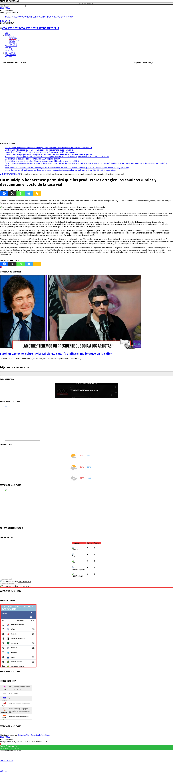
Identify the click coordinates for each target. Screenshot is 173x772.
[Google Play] (9, 8)
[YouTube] (3, 8)
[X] (12, 193)
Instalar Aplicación (87, 3)
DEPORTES (12, 42)
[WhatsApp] (7, 8)
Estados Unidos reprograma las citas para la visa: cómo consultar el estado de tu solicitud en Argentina (48, 154)
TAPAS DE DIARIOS (10, 52)
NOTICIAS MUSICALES (11, 46)
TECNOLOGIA (13, 44)
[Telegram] (29, 193)
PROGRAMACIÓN (10, 53)
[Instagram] (2, 8)
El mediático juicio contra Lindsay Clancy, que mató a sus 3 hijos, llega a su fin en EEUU (42, 161)
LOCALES (8, 34)
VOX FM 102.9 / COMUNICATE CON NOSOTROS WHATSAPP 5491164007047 (40, 17)
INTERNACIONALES (14, 40)
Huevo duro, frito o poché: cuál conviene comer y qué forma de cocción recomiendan (40, 152)
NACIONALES (12, 39)
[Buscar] (1, 6)
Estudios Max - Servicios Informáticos (34, 735)
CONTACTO (9, 56)
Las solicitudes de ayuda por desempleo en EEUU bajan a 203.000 (32, 159)
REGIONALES (12, 36)
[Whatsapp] (20, 193)
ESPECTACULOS (13, 43)
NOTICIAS (8, 35)
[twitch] (6, 8)
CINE (10, 48)
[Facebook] (0, 8)
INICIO (6, 33)
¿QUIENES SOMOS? (11, 55)
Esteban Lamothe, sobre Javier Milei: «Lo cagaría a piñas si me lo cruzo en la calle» (39, 150)
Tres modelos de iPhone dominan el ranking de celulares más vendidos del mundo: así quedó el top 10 (48, 148)
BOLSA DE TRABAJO (11, 51)
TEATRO (11, 49)
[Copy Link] (37, 193)
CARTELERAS (9, 47)
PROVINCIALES (13, 38)
